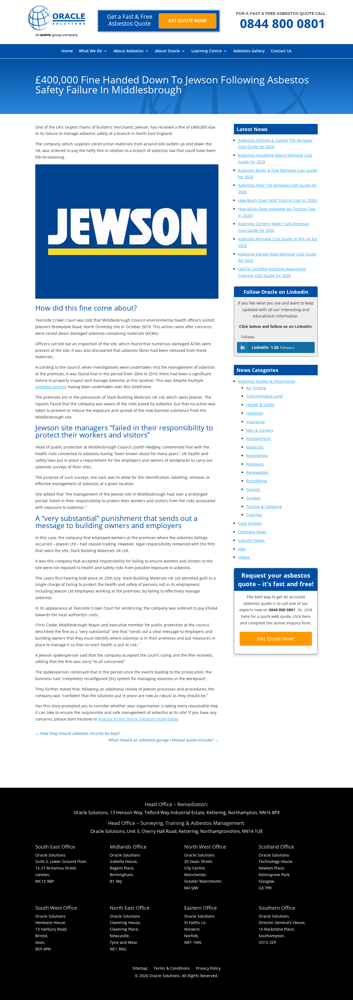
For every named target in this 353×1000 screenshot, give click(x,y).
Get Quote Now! (276, 638)
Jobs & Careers (259, 430)
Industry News (251, 540)
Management (258, 438)
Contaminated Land (264, 396)
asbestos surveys (51, 386)
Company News (252, 531)
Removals (255, 464)
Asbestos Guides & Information (266, 381)
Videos (244, 557)
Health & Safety (260, 404)
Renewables (257, 472)
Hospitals (254, 413)
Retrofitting (256, 480)
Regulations (257, 455)
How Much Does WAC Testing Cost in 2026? (277, 200)
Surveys (253, 498)
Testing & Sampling (264, 506)
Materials (255, 447)
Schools (253, 489)
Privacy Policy (208, 968)
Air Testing (256, 387)
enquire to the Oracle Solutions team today (138, 719)
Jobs (242, 548)
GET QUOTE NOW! (187, 21)
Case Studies (250, 523)
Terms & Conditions (172, 968)
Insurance (255, 421)
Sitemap (140, 968)
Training (254, 514)
